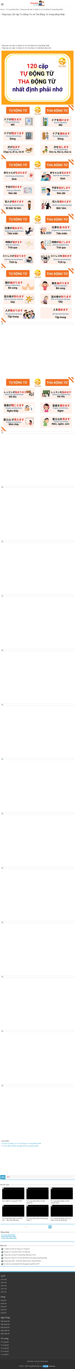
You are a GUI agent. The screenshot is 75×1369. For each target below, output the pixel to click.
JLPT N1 (3, 1292)
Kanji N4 (3, 1303)
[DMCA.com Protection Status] (49, 1366)
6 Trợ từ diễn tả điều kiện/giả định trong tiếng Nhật (19, 1146)
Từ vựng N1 (5, 1354)
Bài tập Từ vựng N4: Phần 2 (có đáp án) (17, 1252)
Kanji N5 (3, 1300)
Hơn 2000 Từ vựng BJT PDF (12, 1201)
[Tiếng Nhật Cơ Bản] (37, 3)
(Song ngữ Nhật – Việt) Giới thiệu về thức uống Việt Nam (22, 1261)
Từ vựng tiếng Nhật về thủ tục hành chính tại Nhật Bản (61, 1219)
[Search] (50, 1226)
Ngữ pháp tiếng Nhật (8, 1236)
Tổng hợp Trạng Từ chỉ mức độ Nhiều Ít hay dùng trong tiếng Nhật (25, 1258)
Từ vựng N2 (5, 1351)
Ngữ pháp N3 (5, 1327)
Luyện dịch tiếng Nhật (9, 1238)
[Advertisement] (37, 31)
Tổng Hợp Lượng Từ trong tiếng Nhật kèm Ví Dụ (20, 1255)
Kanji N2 (3, 1309)
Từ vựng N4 (5, 1345)
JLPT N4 (3, 1282)
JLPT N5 (3, 1279)
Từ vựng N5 (5, 1342)
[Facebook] (37, 1364)
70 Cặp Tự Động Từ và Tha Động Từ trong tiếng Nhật (21, 1143)
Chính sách (44, 1361)
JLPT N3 (3, 1286)
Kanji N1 (3, 1313)
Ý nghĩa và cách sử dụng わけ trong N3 (16, 1249)
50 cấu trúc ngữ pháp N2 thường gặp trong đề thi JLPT (22, 1264)
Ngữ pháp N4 (5, 1324)
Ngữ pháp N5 (5, 1321)
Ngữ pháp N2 (5, 1330)
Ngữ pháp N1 (5, 1333)
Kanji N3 (3, 1306)
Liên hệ (37, 1361)
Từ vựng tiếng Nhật (12, 9)
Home (2, 9)
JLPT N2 (3, 1289)
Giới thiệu (30, 1361)
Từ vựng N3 (5, 1348)
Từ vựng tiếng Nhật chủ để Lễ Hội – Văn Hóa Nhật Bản (12, 1219)
